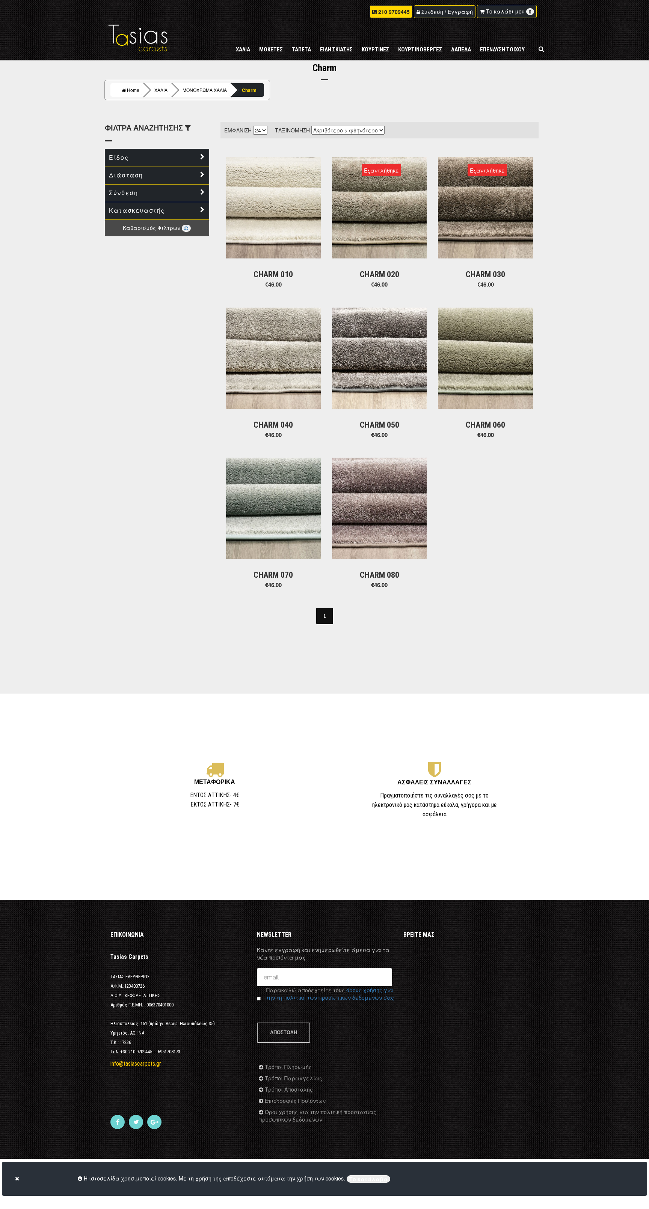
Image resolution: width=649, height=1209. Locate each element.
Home (132, 90)
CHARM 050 (379, 425)
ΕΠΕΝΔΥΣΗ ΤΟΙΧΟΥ (502, 49)
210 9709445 (394, 11)
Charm (249, 90)
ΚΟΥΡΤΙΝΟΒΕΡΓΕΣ (420, 49)
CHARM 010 (273, 274)
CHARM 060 (485, 425)
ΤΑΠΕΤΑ (301, 49)
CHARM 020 (379, 274)
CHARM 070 (273, 575)
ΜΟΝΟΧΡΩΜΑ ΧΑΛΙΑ (205, 90)
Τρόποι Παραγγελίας (292, 1078)
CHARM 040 (273, 425)
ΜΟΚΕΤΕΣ (271, 49)
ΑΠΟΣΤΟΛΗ (283, 1032)
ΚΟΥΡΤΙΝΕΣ (375, 49)
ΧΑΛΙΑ (243, 49)
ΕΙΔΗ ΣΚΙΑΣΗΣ (336, 49)
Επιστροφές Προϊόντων (294, 1100)
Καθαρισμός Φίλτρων (152, 227)
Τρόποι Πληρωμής (287, 1067)
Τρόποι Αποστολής (288, 1089)
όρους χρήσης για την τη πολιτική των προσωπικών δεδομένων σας (330, 993)
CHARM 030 (485, 274)
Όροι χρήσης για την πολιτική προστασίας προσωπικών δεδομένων (317, 1115)
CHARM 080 (379, 575)
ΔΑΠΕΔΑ (461, 49)
